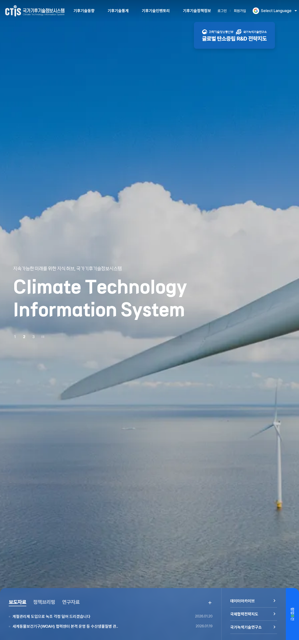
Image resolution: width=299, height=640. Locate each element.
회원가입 (240, 11)
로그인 (222, 11)
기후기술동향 (84, 10)
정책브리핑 (44, 602)
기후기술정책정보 (197, 10)
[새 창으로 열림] (234, 35)
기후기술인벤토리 (156, 10)
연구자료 (71, 602)
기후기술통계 (118, 10)
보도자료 (17, 602)
